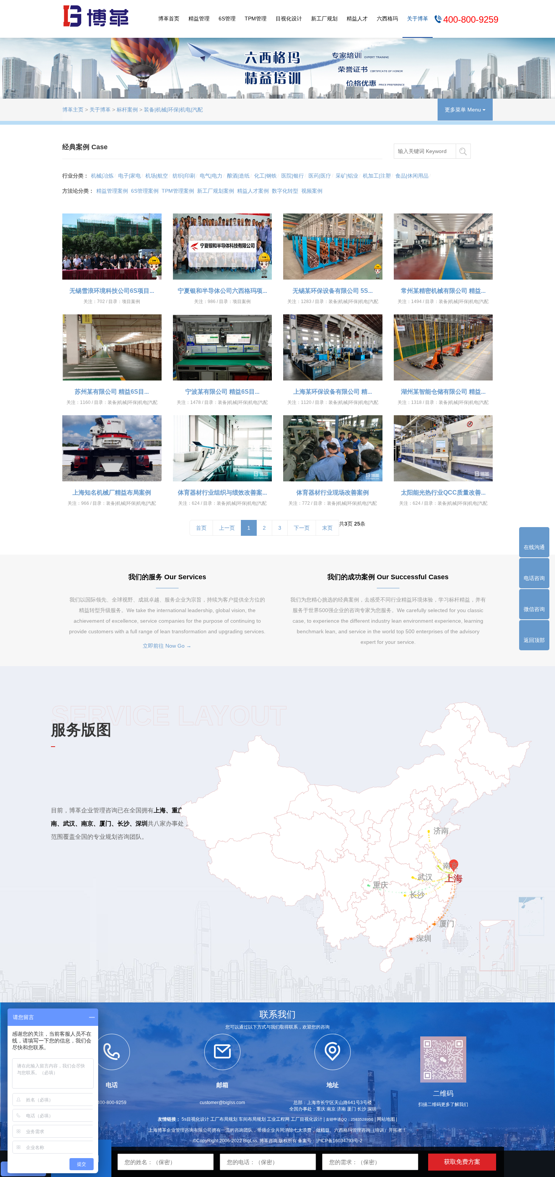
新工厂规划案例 (215, 191)
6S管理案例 (145, 191)
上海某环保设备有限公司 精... (332, 391)
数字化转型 (285, 191)
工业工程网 (278, 1119)
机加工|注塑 (377, 176)
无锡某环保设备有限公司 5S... (333, 291)
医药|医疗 (319, 176)
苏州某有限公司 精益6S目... (112, 391)
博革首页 (168, 18)
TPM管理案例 (178, 191)
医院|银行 (292, 176)
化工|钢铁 (265, 176)
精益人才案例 (253, 191)
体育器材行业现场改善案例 (332, 492)
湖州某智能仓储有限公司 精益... (443, 391)
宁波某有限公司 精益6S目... (222, 391)
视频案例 (311, 191)
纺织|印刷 (184, 176)
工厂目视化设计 (306, 1119)
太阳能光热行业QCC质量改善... (443, 492)
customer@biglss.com (222, 1102)
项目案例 (131, 301)
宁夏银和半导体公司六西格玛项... (222, 291)
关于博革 (417, 18)
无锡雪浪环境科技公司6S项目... (111, 291)
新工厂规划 (324, 18)
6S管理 (227, 18)
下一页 (302, 528)
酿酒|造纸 (238, 176)
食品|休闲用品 (412, 176)
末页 (327, 528)
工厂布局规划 (223, 1119)
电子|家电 (129, 176)
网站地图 (386, 1119)
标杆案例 (127, 110)
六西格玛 (387, 18)
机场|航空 (156, 176)
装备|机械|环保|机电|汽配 (173, 110)
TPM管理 (256, 18)
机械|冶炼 (102, 176)
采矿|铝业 (347, 176)
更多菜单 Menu (464, 110)
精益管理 (199, 18)
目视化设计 (289, 18)
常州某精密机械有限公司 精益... (443, 291)
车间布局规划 (252, 1119)
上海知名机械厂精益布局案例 (111, 492)
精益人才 (357, 18)
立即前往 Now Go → (167, 646)
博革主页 (72, 110)
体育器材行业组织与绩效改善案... (222, 492)
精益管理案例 (112, 191)
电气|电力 (211, 176)
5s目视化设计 (195, 1119)
